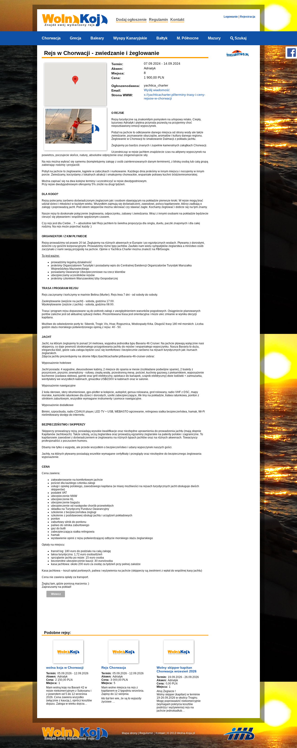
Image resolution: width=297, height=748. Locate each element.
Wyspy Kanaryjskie (130, 38)
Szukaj (240, 38)
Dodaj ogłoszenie (131, 20)
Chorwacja (51, 38)
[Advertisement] (126, 613)
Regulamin (158, 20)
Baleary (97, 38)
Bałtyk (162, 38)
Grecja (75, 38)
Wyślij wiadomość (157, 90)
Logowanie (231, 16)
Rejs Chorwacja (113, 667)
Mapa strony (129, 733)
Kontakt (177, 20)
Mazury (214, 38)
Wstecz (56, 594)
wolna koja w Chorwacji (65, 667)
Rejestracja (247, 16)
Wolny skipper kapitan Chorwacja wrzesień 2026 (177, 669)
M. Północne (188, 38)
